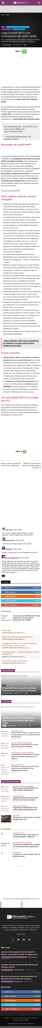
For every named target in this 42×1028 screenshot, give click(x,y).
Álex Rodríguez (11, 725)
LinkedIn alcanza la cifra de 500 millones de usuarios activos (25, 799)
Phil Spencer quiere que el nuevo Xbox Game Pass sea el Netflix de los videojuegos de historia (25, 768)
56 (26, 45)
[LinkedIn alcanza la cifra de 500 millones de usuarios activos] (6, 799)
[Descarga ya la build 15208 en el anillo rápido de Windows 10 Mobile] (5, 745)
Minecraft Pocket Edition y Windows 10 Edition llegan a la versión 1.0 (31, 466)
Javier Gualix (7, 45)
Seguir (37, 596)
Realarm (16, 228)
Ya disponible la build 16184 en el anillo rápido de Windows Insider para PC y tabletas (25, 756)
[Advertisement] (21, 9)
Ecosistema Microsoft (7, 970)
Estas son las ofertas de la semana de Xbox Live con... (26, 818)
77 (40, 959)
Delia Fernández (7, 693)
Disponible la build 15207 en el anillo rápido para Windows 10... (25, 809)
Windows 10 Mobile (6, 29)
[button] (39, 3)
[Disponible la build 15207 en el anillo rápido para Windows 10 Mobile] (6, 809)
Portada (6, 1018)
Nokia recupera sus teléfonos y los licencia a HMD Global (11, 465)
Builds (3, 27)
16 (40, 981)
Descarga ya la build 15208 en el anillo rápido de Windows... (25, 789)
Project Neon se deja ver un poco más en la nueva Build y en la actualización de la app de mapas (25, 735)
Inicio (2, 15)
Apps (4, 725)
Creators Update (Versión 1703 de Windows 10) (18, 27)
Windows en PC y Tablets (19, 29)
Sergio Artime (18, 981)
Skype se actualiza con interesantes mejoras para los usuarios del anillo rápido (18, 720)
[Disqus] (21, 498)
